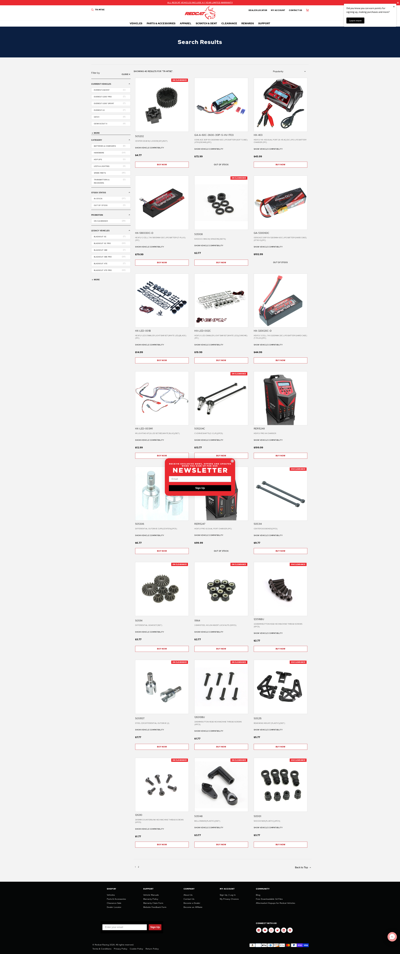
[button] (392, 936)
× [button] (394, 6)
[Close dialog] (232, 461)
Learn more (355, 20)
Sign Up (200, 488)
